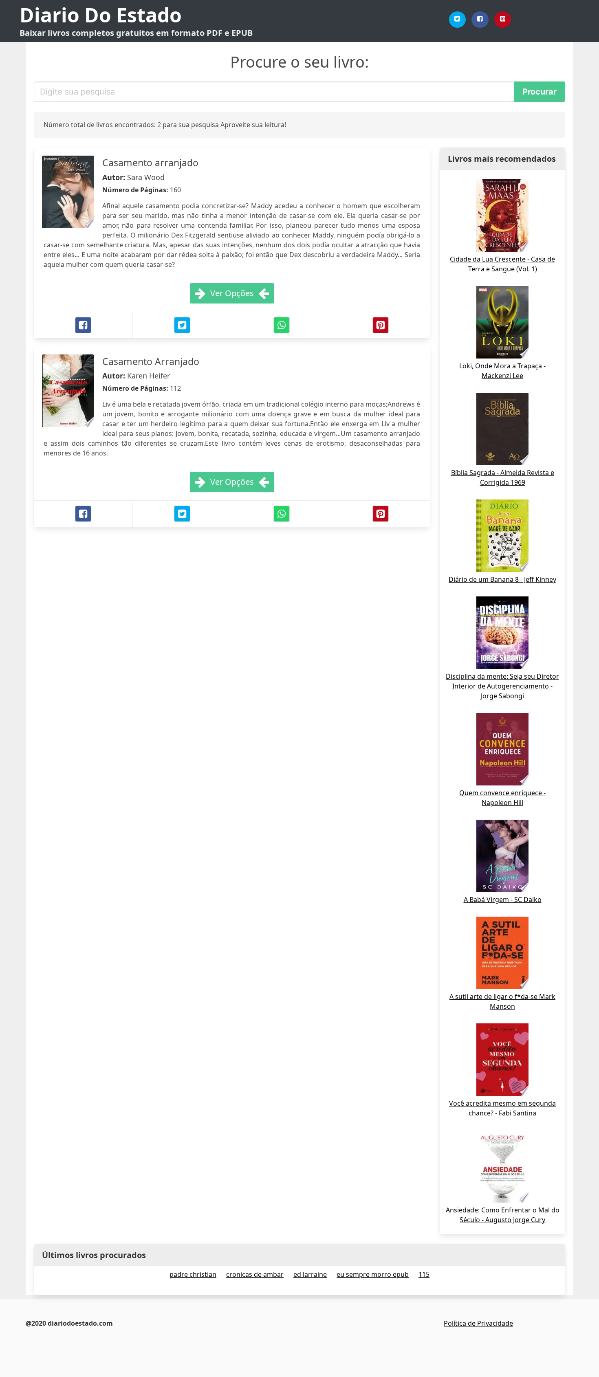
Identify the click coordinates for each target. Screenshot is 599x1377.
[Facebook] (480, 19)
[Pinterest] (502, 19)
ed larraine (310, 1274)
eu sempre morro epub (373, 1274)
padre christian (193, 1274)
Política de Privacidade (478, 1323)
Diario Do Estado (101, 15)
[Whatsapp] (281, 325)
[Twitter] (457, 19)
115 (423, 1274)
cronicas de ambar (255, 1274)
